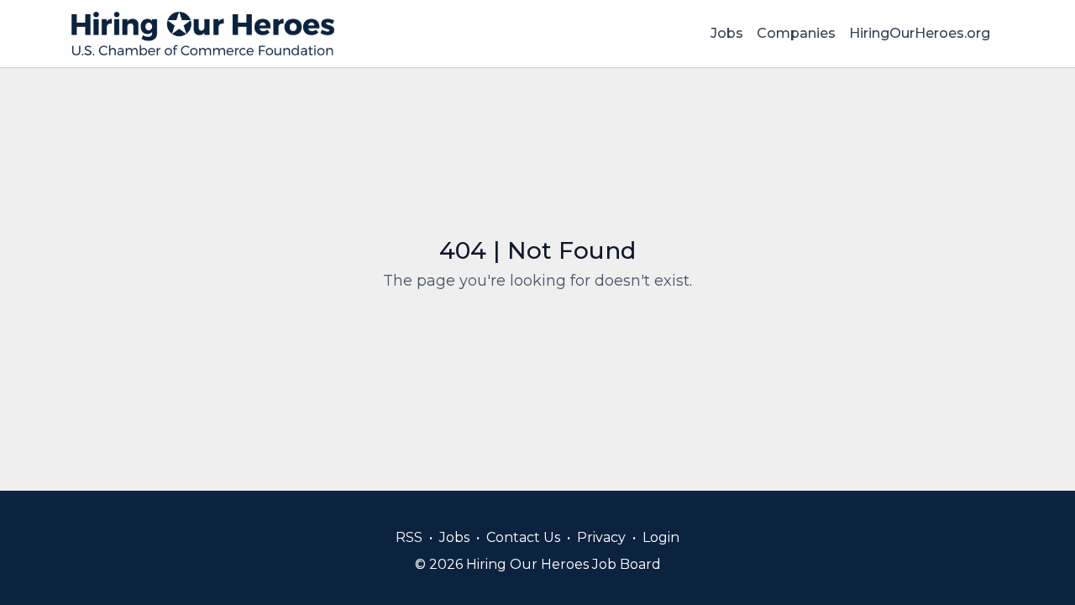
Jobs (727, 33)
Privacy (601, 537)
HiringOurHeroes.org (919, 33)
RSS (409, 537)
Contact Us (523, 537)
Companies (796, 33)
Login (660, 537)
